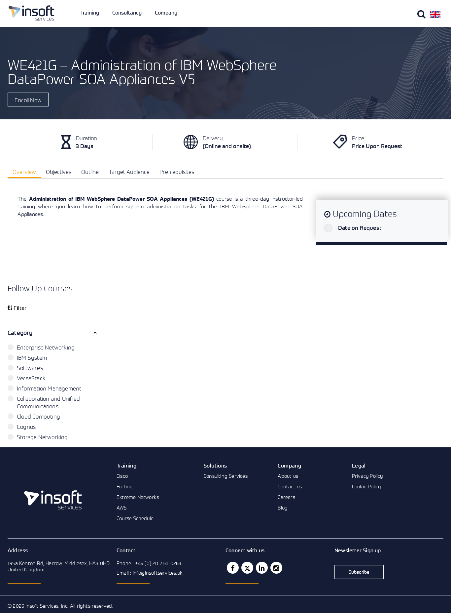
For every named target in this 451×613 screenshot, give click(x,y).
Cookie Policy (366, 486)
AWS (122, 507)
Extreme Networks (138, 497)
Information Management (49, 388)
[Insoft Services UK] (31, 13)
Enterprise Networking (46, 347)
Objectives (58, 171)
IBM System (32, 357)
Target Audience (129, 171)
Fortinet (126, 486)
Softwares (30, 367)
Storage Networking (42, 436)
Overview (24, 171)
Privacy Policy (367, 475)
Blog (283, 507)
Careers (286, 497)
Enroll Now (28, 100)
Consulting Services (226, 475)
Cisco (122, 475)
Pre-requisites (176, 171)
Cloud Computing (38, 416)
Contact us (290, 486)
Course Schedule (135, 518)
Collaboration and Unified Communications (48, 402)
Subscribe (359, 572)
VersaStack (31, 378)
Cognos (26, 426)
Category (20, 332)
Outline (90, 171)
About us (288, 475)
